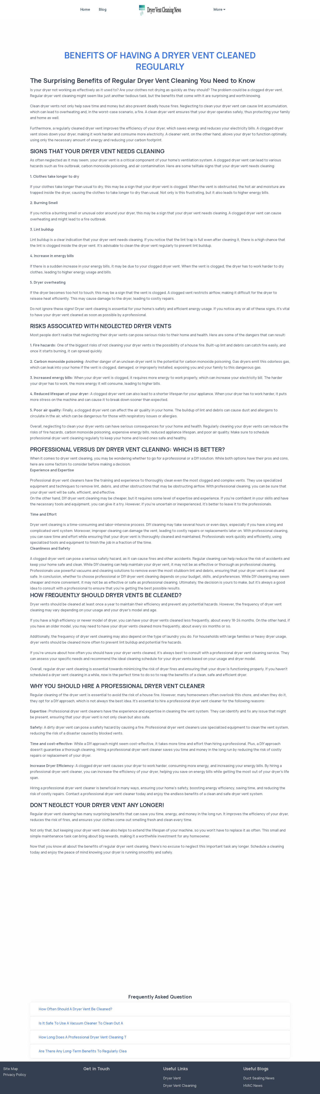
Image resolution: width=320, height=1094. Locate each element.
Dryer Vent (172, 1078)
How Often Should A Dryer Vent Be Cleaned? (75, 1009)
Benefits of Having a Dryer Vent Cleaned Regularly (160, 60)
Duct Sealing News (259, 1078)
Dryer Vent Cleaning (179, 1085)
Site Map (10, 1068)
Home (85, 9)
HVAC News (253, 1085)
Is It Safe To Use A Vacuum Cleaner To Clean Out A (81, 1023)
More (218, 9)
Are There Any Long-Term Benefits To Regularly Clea (82, 1051)
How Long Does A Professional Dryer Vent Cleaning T (82, 1037)
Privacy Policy (14, 1074)
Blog (102, 9)
